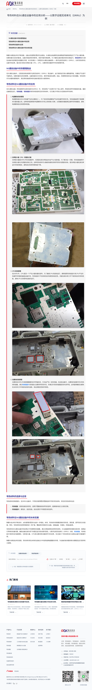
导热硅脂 (19, 91)
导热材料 (78, 58)
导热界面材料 (35, 553)
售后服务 (40, 641)
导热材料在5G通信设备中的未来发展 (20, 48)
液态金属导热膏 (10, 665)
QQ (75, 559)
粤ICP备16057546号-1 (42, 677)
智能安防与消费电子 (22, 638)
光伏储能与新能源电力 (22, 649)
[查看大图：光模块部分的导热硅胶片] (48, 461)
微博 (81, 559)
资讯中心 (15, 9)
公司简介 (48, 634)
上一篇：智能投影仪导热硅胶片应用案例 (22, 566)
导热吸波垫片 (9, 638)
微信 (69, 559)
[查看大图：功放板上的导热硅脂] (48, 244)
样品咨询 (76, 3)
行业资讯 (32, 638)
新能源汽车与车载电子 (22, 634)
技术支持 (40, 630)
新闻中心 (32, 630)
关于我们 (48, 630)
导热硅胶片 (27, 91)
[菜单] (84, 3)
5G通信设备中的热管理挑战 (17, 38)
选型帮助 (40, 645)
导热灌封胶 (9, 653)
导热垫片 (8, 634)
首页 (9, 9)
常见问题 (40, 638)
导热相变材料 (9, 657)
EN (67, 3)
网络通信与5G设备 (21, 645)
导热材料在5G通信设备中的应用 (19, 41)
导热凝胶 (8, 649)
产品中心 (9, 630)
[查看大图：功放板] (48, 191)
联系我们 (48, 638)
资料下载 (40, 634)
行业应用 (19, 630)
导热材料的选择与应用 (16, 45)
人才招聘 (48, 641)
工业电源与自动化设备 (22, 641)
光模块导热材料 (23, 553)
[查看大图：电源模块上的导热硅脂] (48, 130)
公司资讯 (32, 634)
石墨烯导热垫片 (10, 661)
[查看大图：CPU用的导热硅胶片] (48, 353)
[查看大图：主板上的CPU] (48, 305)
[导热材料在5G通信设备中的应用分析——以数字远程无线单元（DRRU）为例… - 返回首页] (14, 4)
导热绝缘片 (9, 641)
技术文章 (32, 641)
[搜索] (63, 3)
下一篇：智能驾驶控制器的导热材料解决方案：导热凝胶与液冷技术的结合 (62, 566)
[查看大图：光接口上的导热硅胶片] (48, 413)
